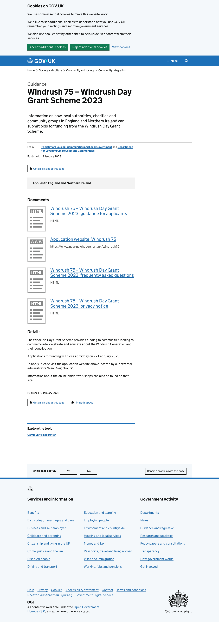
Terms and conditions (131, 590)
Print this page (84, 402)
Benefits (33, 513)
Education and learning (100, 513)
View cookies (121, 47)
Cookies (56, 590)
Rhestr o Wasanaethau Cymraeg (49, 595)
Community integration (112, 70)
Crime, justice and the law (45, 551)
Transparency (149, 551)
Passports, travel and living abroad (108, 551)
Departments (149, 513)
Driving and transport (42, 567)
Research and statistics (156, 536)
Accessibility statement (82, 590)
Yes (71, 471)
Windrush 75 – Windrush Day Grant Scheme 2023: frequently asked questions (92, 272)
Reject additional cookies (89, 47)
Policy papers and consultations (162, 543)
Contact (107, 590)
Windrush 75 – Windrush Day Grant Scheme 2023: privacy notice (84, 303)
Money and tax (94, 543)
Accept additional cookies (47, 47)
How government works (156, 559)
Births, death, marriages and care (50, 520)
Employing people (96, 520)
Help (30, 590)
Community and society (80, 70)
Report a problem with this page (166, 471)
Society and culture (50, 70)
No (92, 471)
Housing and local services (102, 536)
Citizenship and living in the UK (48, 543)
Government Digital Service (94, 595)
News (144, 520)
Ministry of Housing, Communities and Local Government (76, 147)
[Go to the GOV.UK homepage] (41, 61)
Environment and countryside (104, 528)
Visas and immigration (99, 559)
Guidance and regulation (157, 528)
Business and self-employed (46, 528)
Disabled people (38, 559)
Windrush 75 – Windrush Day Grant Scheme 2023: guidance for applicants (88, 210)
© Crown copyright (178, 611)
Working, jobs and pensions (103, 567)
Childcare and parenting (44, 536)
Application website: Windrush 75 (83, 239)
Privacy (42, 590)
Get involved (149, 567)
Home (31, 70)
